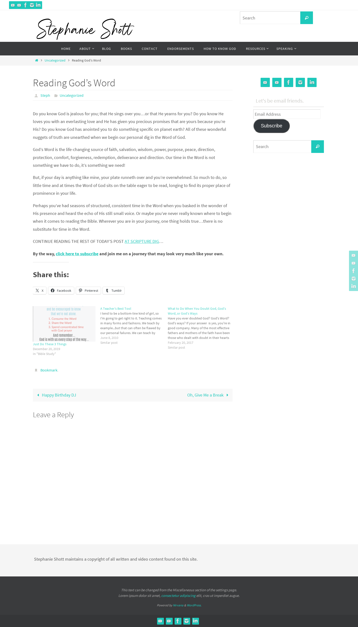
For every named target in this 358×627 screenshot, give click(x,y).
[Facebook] (25, 5)
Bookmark (48, 370)
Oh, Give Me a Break (206, 395)
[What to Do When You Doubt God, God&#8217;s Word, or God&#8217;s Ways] (201, 328)
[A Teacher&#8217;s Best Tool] (134, 325)
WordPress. (194, 605)
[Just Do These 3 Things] (64, 324)
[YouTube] (13, 5)
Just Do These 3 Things (49, 344)
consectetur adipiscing (178, 595)
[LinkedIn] (38, 5)
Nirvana (178, 605)
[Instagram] (32, 5)
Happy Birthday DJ (58, 395)
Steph (45, 95)
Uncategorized (55, 60)
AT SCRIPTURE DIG (142, 241)
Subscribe (271, 125)
